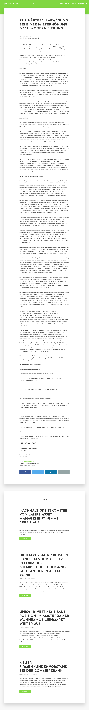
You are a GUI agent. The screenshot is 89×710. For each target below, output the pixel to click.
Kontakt (67, 3)
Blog (61, 3)
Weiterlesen (25, 538)
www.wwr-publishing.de (31, 461)
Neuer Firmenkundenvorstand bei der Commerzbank (43, 667)
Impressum (73, 3)
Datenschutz (81, 3)
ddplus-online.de (8, 4)
